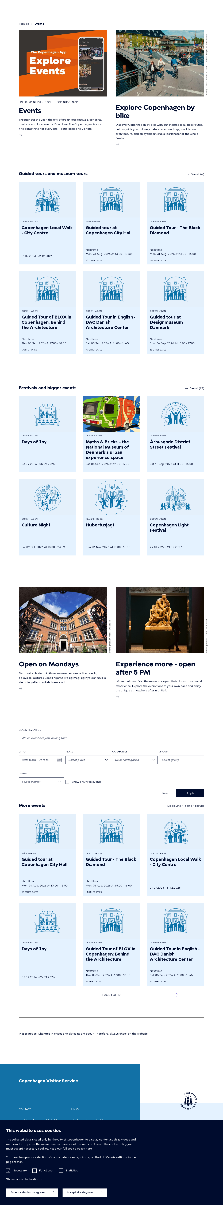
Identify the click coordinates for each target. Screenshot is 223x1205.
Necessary (20, 1170)
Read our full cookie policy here (70, 1148)
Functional (46, 1170)
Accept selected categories (28, 1192)
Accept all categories (80, 1192)
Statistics (72, 1170)
